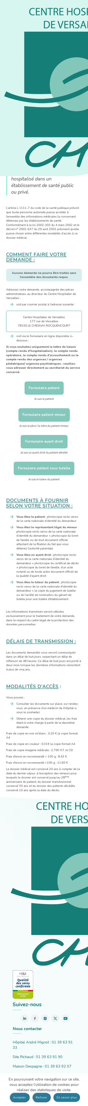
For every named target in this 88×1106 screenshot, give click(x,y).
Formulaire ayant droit (44, 441)
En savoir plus (67, 1097)
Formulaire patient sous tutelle (44, 468)
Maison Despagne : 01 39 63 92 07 (42, 1066)
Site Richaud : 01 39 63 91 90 (38, 1056)
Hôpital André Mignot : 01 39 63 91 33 (43, 1045)
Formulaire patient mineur (44, 414)
